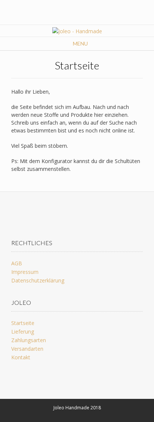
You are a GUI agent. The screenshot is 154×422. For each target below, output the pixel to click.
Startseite (22, 322)
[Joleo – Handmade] (77, 31)
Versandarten (27, 348)
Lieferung (22, 331)
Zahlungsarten (28, 340)
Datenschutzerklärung (37, 280)
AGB (16, 263)
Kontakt (20, 357)
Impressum (24, 271)
